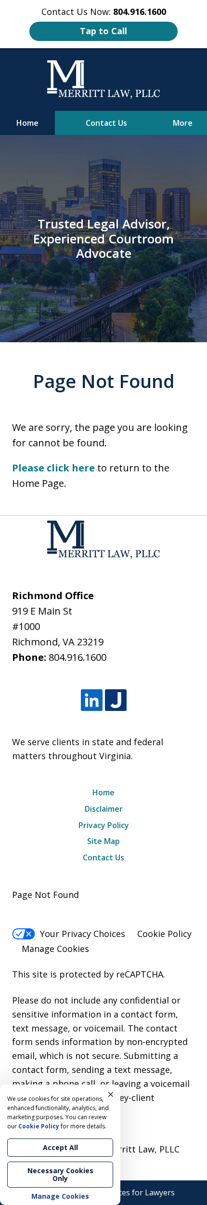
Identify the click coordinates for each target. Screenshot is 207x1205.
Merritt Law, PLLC (142, 1149)
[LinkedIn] (92, 700)
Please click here (53, 467)
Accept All (60, 1147)
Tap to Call (103, 31)
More (183, 123)
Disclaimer (104, 808)
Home (27, 123)
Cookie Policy (164, 933)
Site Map (103, 841)
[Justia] (116, 700)
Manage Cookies (55, 948)
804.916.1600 (77, 657)
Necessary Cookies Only (60, 1174)
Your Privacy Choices (82, 933)
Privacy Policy (103, 825)
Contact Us (106, 123)
